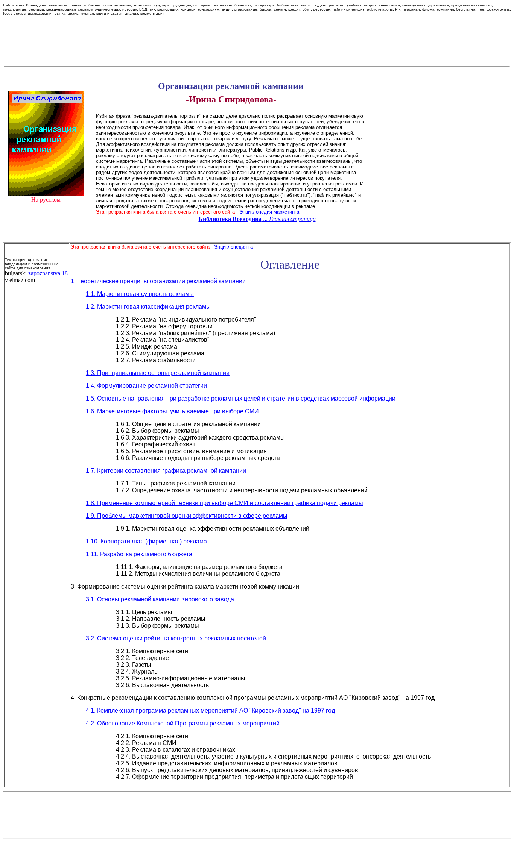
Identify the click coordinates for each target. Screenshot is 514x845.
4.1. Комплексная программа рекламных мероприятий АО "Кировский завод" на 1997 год (210, 710)
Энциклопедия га (233, 247)
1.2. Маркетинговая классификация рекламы (148, 306)
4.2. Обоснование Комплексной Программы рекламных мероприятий (183, 723)
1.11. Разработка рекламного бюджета (139, 554)
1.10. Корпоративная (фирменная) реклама (146, 541)
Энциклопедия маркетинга (269, 212)
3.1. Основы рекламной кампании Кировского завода (160, 599)
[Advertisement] (257, 43)
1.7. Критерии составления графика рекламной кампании (166, 470)
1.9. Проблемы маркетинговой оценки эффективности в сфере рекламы (186, 516)
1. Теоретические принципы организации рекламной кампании (158, 281)
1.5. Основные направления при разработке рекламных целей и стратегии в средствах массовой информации (240, 398)
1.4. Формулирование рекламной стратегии (146, 385)
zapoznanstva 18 (48, 273)
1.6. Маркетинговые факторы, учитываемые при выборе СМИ (172, 411)
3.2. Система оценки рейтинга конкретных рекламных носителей (176, 638)
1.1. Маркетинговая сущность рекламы (140, 294)
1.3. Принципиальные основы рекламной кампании (158, 373)
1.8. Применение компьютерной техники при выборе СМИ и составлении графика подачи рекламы (224, 503)
